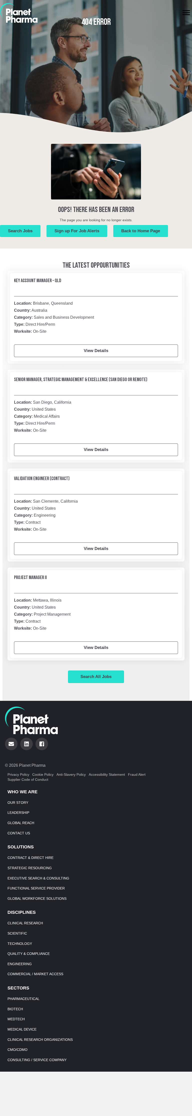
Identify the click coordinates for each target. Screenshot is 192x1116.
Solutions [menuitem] (21, 846)
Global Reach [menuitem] (21, 823)
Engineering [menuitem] (20, 964)
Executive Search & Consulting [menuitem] (38, 878)
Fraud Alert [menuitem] (137, 774)
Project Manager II (30, 578)
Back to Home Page (140, 231)
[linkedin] (26, 744)
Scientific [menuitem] (17, 933)
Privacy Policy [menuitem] (18, 774)
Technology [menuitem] (20, 944)
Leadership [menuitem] (18, 813)
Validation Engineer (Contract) (42, 479)
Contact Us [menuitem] (19, 833)
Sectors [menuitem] (18, 987)
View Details (96, 350)
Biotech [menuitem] (15, 1009)
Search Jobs (20, 231)
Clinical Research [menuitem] (25, 923)
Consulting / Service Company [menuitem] (37, 1060)
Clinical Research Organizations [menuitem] (40, 1040)
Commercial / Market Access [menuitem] (35, 974)
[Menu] (186, 13)
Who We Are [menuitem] (23, 791)
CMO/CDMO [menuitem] (18, 1050)
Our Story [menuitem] (18, 803)
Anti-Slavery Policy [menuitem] (71, 774)
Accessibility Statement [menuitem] (107, 774)
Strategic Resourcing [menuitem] (30, 868)
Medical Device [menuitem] (22, 1029)
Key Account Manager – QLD (37, 281)
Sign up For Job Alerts (76, 231)
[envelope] (11, 744)
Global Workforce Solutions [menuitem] (37, 899)
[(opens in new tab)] (19, 13)
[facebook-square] (42, 744)
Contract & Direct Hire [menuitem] (31, 858)
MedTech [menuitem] (16, 1019)
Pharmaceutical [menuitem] (24, 999)
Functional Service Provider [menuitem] (36, 888)
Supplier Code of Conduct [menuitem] (28, 779)
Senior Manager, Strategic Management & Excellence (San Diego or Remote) (80, 380)
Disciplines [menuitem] (22, 912)
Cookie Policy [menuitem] (43, 774)
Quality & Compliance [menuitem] (29, 954)
